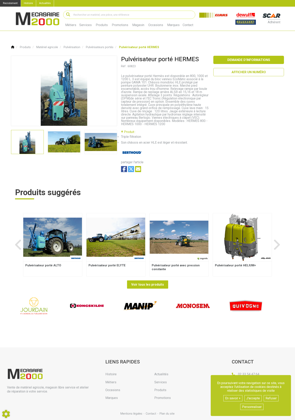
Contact (188, 25)
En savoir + (233, 398)
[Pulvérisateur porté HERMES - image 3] (100, 142)
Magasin (138, 25)
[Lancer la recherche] (68, 15)
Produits (102, 25)
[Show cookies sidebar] (6, 414)
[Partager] (138, 169)
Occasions (155, 25)
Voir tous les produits (147, 284)
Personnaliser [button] (252, 407)
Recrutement (10, 3)
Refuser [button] (271, 398)
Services (85, 25)
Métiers (70, 25)
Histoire (28, 3)
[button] (139, 47)
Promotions (120, 25)
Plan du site (167, 413)
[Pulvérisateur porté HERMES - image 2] (64, 142)
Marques (173, 25)
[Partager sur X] (131, 169)
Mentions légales (131, 413)
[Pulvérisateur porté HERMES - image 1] (27, 142)
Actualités (45, 3)
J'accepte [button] (253, 398)
